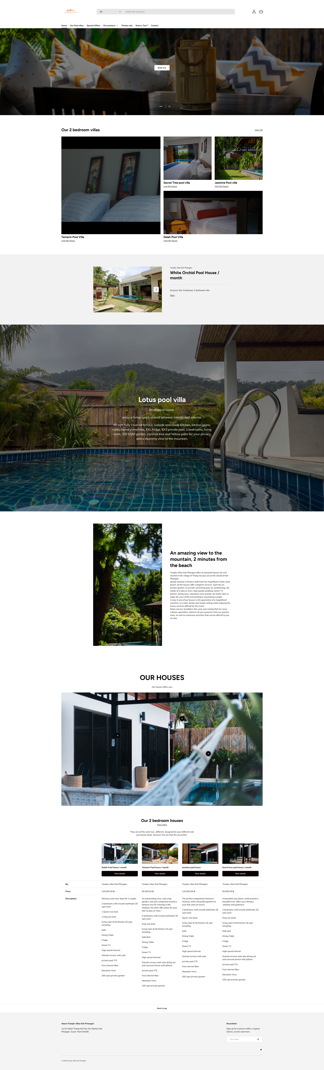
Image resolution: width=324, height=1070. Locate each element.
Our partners (109, 25)
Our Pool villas (77, 25)
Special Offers (93, 25)
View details (119, 873)
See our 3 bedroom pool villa (179, 88)
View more (162, 824)
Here (172, 295)
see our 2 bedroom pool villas (145, 88)
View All (259, 130)
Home (64, 25)
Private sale (127, 25)
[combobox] (166, 11)
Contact (154, 25)
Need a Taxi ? (142, 25)
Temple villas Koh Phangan (181, 268)
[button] (261, 11)
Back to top (162, 1008)
